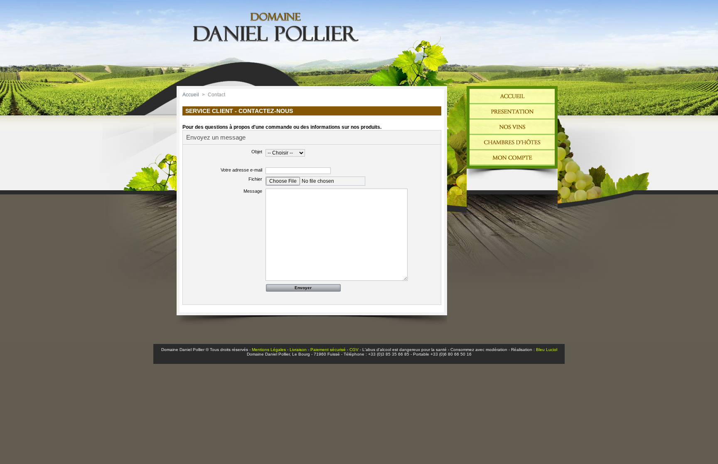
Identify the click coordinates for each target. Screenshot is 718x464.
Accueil (190, 95)
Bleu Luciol (546, 349)
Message (252, 191)
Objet (256, 151)
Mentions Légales (269, 349)
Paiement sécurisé (328, 349)
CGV (354, 349)
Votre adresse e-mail (241, 169)
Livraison (298, 349)
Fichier (255, 179)
